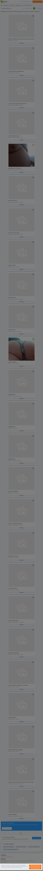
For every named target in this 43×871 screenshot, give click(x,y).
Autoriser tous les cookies (35, 865)
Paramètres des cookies (35, 868)
